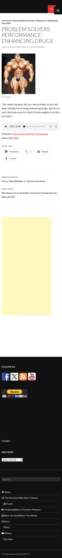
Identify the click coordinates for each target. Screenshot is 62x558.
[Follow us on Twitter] (14, 377)
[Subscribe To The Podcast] (23, 377)
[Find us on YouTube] (32, 377)
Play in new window (23, 133)
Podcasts (41, 20)
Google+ (6, 440)
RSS (16, 137)
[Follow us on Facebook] (6, 377)
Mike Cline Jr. (22, 47)
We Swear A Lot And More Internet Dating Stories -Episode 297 (30, 193)
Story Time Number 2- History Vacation (23, 179)
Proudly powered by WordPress (16, 554)
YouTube (8, 539)
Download (42, 133)
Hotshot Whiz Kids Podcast (18, 20)
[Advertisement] (26, 266)
